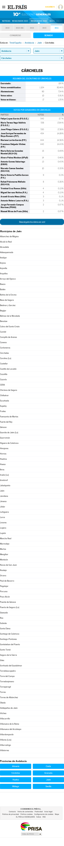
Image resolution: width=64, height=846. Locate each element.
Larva (2, 517)
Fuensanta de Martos (9, 416)
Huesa (3, 464)
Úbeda (3, 703)
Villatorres (4, 750)
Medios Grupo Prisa (31, 834)
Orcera (3, 575)
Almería (15, 766)
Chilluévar (4, 395)
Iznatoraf (4, 480)
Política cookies (27, 814)
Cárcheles (4, 353)
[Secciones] (3, 7)
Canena (3, 342)
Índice (38, 817)
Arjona (3, 263)
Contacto (12, 812)
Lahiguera (4, 512)
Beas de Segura (7, 300)
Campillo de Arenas (8, 337)
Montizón (4, 559)
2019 (7, 28)
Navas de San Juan (8, 565)
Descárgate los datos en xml (32, 222)
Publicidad (39, 812)
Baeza (2, 284)
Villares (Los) (5, 740)
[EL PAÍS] (17, 7)
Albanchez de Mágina (9, 236)
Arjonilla (3, 268)
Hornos (3, 454)
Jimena (3, 501)
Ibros (2, 469)
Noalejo (3, 570)
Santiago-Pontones (8, 639)
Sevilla (48, 786)
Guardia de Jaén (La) (9, 432)
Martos (3, 549)
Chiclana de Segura (8, 390)
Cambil (3, 332)
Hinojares (4, 448)
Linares (3, 522)
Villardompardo (7, 734)
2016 (32, 28)
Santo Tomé (5, 650)
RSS (44, 817)
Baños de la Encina (8, 295)
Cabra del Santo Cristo (10, 326)
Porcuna (3, 591)
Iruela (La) (4, 475)
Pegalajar (4, 586)
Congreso (15, 35)
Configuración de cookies (43, 814)
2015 (44, 28)
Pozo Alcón (5, 597)
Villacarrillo (5, 718)
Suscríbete (50, 7)
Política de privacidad (10, 814)
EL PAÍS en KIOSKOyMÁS (25, 817)
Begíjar (3, 310)
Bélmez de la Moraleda (10, 316)
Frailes (3, 411)
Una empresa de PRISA (31, 826)
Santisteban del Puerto (10, 644)
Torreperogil (5, 687)
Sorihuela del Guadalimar (11, 665)
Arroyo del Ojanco (8, 279)
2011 (57, 28)
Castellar (4, 363)
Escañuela (4, 401)
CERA (2, 385)
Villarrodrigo (5, 745)
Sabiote (3, 623)
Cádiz (48, 766)
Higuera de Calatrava (9, 443)
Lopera (3, 528)
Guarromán (5, 438)
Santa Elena (5, 628)
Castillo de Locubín (8, 369)
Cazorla (3, 379)
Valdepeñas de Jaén (9, 708)
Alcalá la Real (6, 242)
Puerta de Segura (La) (9, 607)
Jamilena (4, 496)
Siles (2, 660)
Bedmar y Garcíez (8, 305)
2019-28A (19, 28)
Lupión (3, 533)
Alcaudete (4, 247)
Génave (3, 427)
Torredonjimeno (7, 681)
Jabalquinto (5, 485)
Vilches (3, 713)
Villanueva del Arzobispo (10, 729)
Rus (1, 618)
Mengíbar (4, 554)
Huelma (3, 459)
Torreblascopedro (8, 671)
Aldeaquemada (6, 252)
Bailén (2, 289)
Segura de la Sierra (8, 655)
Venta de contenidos (25, 812)
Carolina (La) (5, 358)
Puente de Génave (8, 602)
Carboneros (5, 348)
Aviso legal (48, 812)
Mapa (52, 21)
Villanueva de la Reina (9, 724)
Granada (48, 773)
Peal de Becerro (7, 581)
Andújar (3, 257)
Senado (48, 35)
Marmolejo (4, 544)
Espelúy (3, 406)
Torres (3, 692)
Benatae (3, 321)
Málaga (15, 786)
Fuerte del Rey (6, 422)
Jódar (2, 507)
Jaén (2, 491)
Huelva (16, 779)
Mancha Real (5, 538)
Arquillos (4, 273)
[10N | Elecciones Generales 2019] (32, 14)
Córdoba (15, 773)
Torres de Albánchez (9, 697)
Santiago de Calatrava (9, 634)
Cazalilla (3, 374)
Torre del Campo (7, 676)
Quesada (4, 612)
